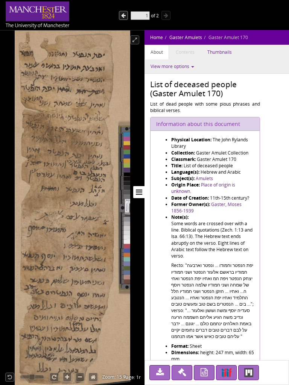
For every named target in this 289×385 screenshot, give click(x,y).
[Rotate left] (9, 377)
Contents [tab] (185, 52)
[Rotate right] (54, 377)
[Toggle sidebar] (138, 192)
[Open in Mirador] (248, 372)
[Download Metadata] (204, 372)
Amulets (204, 178)
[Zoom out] (80, 377)
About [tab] (157, 52)
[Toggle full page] (134, 39)
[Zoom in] (67, 377)
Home (156, 37)
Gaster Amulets (185, 37)
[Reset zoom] (93, 377)
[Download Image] (159, 372)
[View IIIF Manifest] (226, 372)
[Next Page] (123, 15)
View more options (170, 66)
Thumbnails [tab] (219, 52)
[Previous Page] (165, 15)
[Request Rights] (182, 372)
